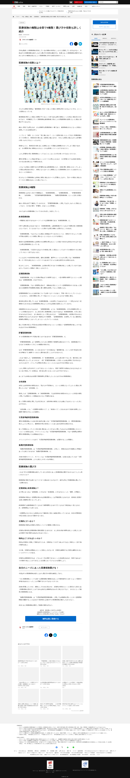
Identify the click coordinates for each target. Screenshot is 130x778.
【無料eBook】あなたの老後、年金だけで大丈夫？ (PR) (79, 11)
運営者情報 (30, 750)
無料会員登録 (104, 22)
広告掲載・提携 (53, 750)
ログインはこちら (104, 26)
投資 (24, 6)
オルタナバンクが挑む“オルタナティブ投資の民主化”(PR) (51, 11)
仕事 (73, 6)
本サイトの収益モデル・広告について (36, 752)
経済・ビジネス (56, 6)
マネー (41, 6)
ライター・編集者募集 (78, 750)
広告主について (22, 752)
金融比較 (79, 6)
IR (47, 750)
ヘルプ (98, 754)
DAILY (96, 38)
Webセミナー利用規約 (90, 752)
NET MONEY (85, 754)
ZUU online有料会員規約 (77, 752)
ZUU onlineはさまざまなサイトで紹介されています (96, 750)
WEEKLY (105, 38)
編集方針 (57, 752)
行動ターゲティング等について (51, 754)
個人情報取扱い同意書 (75, 754)
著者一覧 (69, 750)
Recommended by (75, 710)
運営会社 (37, 750)
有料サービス (78, 2)
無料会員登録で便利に (90, 2)
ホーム (15, 750)
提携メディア (113, 750)
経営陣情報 (43, 750)
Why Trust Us (49, 752)
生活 (86, 6)
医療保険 (22, 22)
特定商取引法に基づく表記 (36, 754)
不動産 (47, 6)
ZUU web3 (92, 754)
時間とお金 (66, 6)
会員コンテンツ (96, 6)
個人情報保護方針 (64, 754)
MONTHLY (113, 38)
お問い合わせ (62, 750)
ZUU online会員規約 (65, 752)
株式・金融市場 (32, 6)
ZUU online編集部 (27, 39)
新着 (19, 6)
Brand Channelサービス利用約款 (104, 752)
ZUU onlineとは (22, 750)
